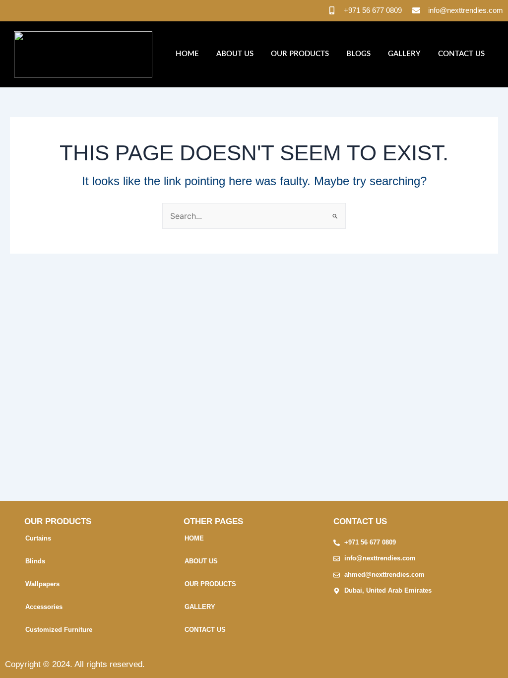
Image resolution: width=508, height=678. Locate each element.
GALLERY (404, 54)
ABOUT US (235, 54)
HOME (187, 54)
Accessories (44, 606)
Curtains (38, 538)
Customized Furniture (58, 629)
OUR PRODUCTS (300, 54)
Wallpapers (42, 584)
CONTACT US (461, 54)
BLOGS (358, 54)
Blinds (35, 561)
